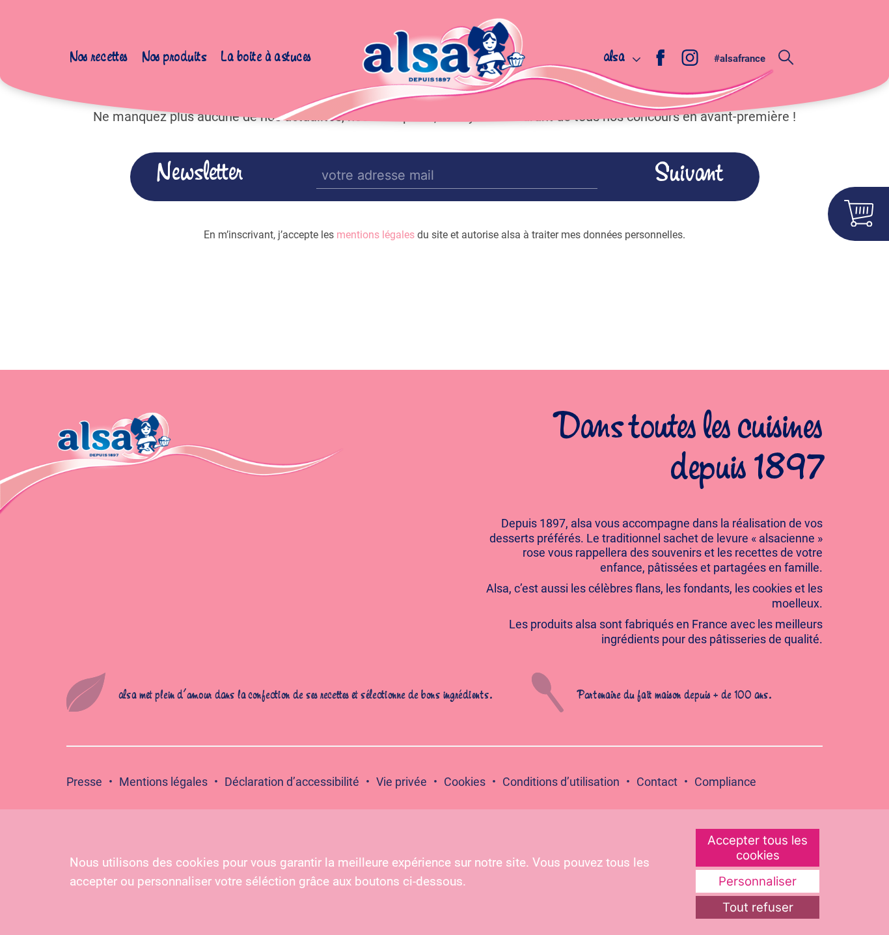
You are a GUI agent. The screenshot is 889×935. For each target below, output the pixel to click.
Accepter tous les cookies (757, 848)
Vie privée (401, 781)
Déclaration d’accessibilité (292, 781)
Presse (84, 781)
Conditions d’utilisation (561, 781)
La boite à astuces (266, 57)
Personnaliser (757, 881)
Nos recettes (99, 57)
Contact (656, 781)
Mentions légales (163, 781)
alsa (614, 57)
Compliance (725, 781)
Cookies (465, 781)
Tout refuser (757, 907)
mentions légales (375, 235)
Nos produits (174, 57)
